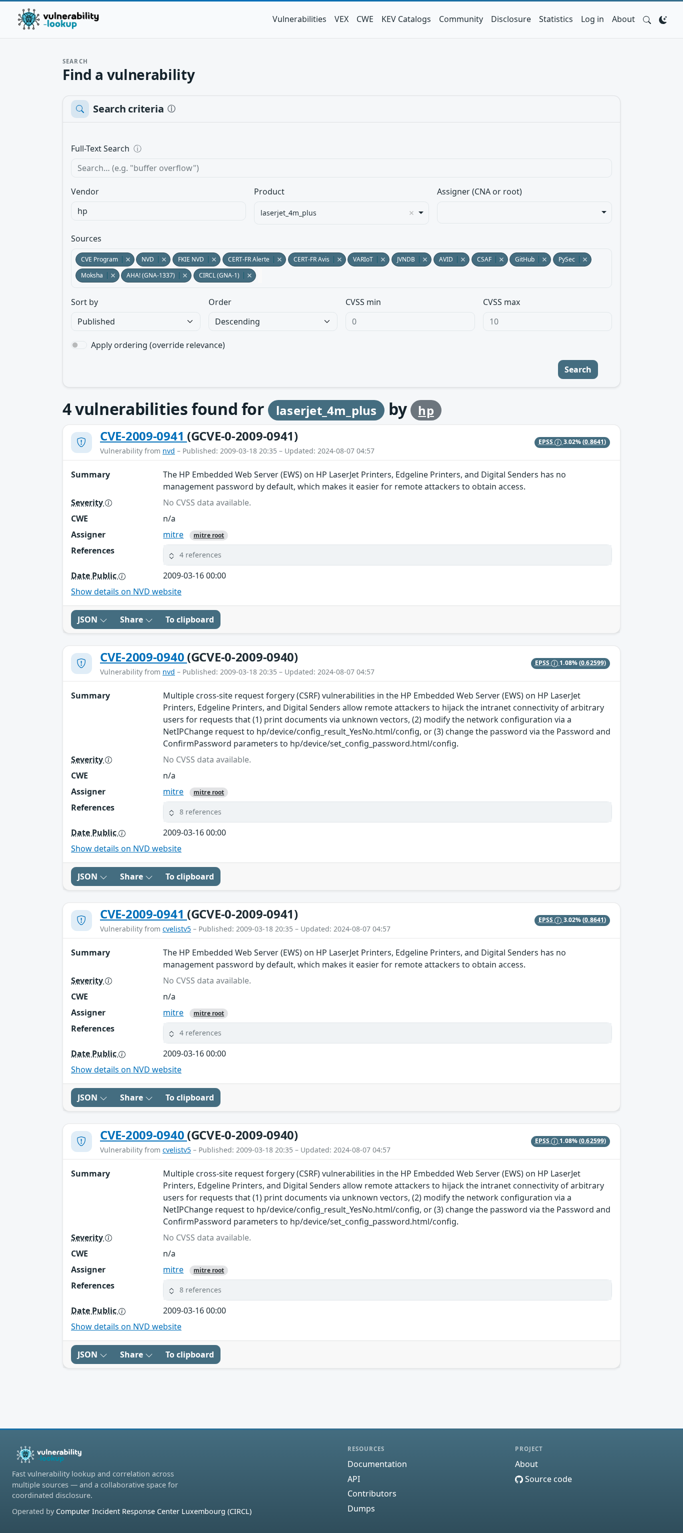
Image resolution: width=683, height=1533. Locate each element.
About (623, 19)
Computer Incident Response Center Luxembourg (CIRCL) (154, 1511)
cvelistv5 (176, 929)
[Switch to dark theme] (663, 19)
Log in (592, 19)
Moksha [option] (89, 275)
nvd (168, 451)
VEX (341, 19)
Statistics (556, 19)
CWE (365, 19)
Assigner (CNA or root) (479, 191)
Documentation (377, 1464)
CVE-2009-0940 (143, 656)
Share (132, 619)
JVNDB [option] (403, 259)
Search (578, 369)
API (354, 1479)
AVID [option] (443, 259)
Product (269, 191)
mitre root (209, 535)
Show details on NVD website (126, 591)
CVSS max (501, 302)
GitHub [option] (522, 259)
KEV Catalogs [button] (406, 19)
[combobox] (158, 211)
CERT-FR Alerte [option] (246, 259)
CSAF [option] (482, 259)
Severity (88, 502)
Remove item (411, 213)
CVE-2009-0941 (143, 436)
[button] (647, 19)
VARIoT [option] (360, 259)
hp (426, 410)
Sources (86, 238)
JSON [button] (89, 619)
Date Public (94, 575)
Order (220, 302)
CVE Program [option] (97, 259)
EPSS (546, 442)
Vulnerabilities (299, 19)
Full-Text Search (168, 148)
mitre (173, 534)
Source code (547, 1479)
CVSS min (363, 302)
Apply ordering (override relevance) (158, 345)
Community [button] (461, 19)
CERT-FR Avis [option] (309, 259)
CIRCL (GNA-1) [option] (217, 275)
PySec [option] (564, 259)
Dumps (361, 1508)
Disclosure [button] (511, 19)
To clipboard (190, 619)
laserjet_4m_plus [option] (288, 213)
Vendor (85, 191)
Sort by (84, 302)
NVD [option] (145, 259)
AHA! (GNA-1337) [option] (148, 275)
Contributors (372, 1493)
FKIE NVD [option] (188, 259)
